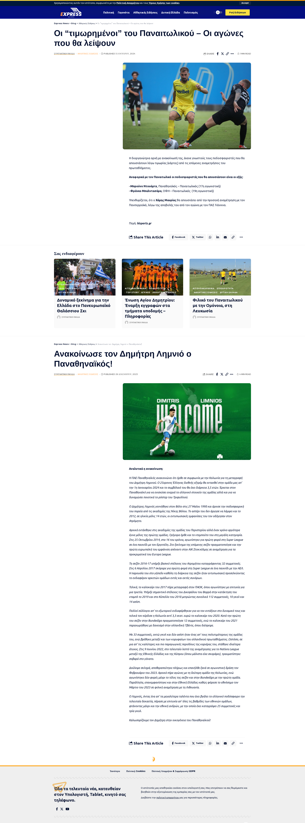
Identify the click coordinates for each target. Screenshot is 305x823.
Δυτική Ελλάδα (67, 292)
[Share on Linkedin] (217, 237)
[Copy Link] (227, 53)
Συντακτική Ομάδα (64, 53)
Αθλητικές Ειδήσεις (87, 53)
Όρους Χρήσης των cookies (164, 3)
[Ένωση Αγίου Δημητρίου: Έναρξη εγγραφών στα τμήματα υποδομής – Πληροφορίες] (152, 277)
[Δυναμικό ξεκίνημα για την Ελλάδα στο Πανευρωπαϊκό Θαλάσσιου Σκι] (84, 277)
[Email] (225, 237)
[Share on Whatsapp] (210, 237)
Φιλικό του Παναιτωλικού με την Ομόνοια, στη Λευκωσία (218, 305)
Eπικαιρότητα (89, 284)
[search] (210, 12)
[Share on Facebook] (217, 53)
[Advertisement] (84, 110)
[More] (232, 53)
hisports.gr (144, 223)
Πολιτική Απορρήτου (127, 3)
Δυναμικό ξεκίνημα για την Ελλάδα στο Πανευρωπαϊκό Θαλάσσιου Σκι (83, 305)
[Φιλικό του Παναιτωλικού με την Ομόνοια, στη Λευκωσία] (220, 277)
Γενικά (88, 288)
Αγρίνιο (104, 284)
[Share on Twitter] (222, 53)
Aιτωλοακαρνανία (68, 284)
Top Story (132, 292)
